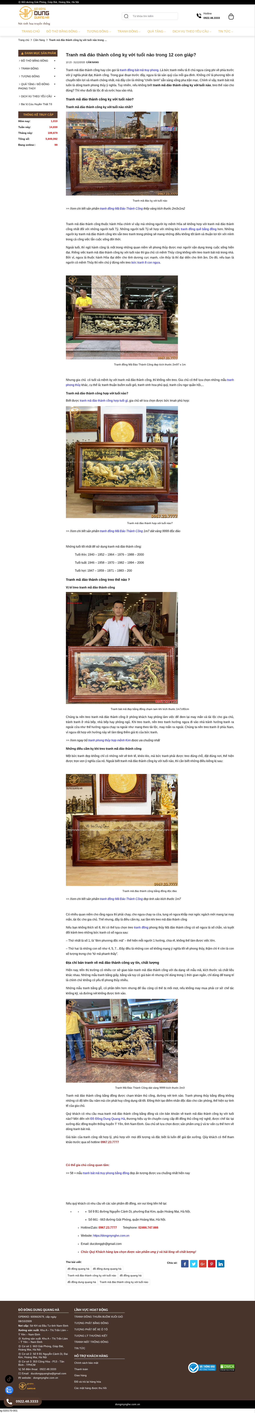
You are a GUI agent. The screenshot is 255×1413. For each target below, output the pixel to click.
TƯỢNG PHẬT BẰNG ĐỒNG (91, 1323)
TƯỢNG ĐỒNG (30, 76)
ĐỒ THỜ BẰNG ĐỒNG (34, 60)
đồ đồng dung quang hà (107, 1268)
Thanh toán (81, 1369)
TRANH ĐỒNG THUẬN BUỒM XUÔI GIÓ (98, 1316)
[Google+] (202, 1263)
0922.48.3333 (48, 1369)
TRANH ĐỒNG (30, 68)
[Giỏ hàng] (231, 14)
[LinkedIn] (220, 1263)
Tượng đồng (97, 31)
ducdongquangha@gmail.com (48, 1373)
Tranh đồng (128, 31)
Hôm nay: (24, 121)
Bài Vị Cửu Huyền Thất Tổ (36, 104)
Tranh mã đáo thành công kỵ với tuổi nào (92, 1275)
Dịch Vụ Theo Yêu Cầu (191, 31)
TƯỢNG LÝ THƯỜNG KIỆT (91, 1335)
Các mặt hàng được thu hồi (90, 1387)
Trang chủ (31, 31)
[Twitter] (194, 1263)
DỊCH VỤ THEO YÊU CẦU (36, 96)
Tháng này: (25, 132)
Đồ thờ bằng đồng (61, 31)
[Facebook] (185, 1263)
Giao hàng (80, 1375)
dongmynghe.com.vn (45, 1377)
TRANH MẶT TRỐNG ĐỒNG (91, 1341)
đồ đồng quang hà (78, 1268)
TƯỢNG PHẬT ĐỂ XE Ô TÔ (91, 1329)
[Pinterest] (211, 1263)
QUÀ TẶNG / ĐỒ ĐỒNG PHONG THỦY (33, 86)
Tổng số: (24, 138)
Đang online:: (27, 144)
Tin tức (224, 31)
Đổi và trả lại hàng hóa (87, 1381)
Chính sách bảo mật (86, 1362)
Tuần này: (24, 127)
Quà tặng (155, 31)
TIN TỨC (79, 1348)
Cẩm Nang (39, 40)
